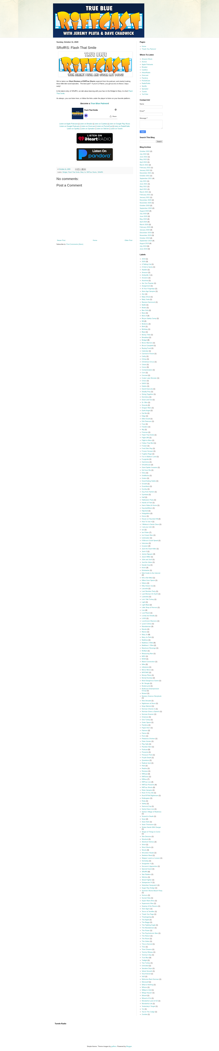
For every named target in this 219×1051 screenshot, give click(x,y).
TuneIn (144, 91)
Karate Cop (146, 565)
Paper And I (146, 728)
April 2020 (143, 222)
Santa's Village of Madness (151, 812)
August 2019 (144, 243)
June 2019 (143, 249)
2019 (143, 259)
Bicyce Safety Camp (149, 318)
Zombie (144, 1014)
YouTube (145, 94)
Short (144, 844)
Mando (144, 629)
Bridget (65, 172)
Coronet (145, 375)
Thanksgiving (146, 917)
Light (143, 602)
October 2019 (145, 238)
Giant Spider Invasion (149, 467)
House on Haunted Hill (150, 519)
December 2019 (145, 232)
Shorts (144, 850)
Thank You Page (148, 914)
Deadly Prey (146, 391)
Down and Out (147, 400)
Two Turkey (146, 963)
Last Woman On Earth (150, 594)
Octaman (145, 717)
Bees (143, 313)
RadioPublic (146, 83)
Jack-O (144, 551)
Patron (144, 733)
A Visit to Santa (147, 267)
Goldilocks (145, 475)
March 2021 (144, 192)
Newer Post (61, 240)
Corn (143, 372)
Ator (143, 294)
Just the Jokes (147, 562)
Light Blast (145, 605)
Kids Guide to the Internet (151, 573)
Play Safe (145, 744)
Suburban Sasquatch (149, 885)
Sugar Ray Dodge (148, 888)
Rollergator (146, 798)
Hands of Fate (147, 502)
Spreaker (145, 89)
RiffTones (145, 776)
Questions (145, 760)
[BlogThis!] (78, 169)
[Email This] (76, 169)
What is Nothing (147, 985)
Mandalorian (146, 626)
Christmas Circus (148, 362)
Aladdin (144, 270)
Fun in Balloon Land (149, 456)
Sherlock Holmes (148, 842)
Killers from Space (148, 580)
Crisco (144, 381)
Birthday (145, 329)
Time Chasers (147, 949)
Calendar (145, 351)
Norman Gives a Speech (150, 711)
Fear (143, 424)
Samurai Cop (146, 806)
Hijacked (145, 511)
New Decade (146, 701)
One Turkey (146, 720)
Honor (144, 516)
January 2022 (145, 170)
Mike (143, 664)
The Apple (145, 920)
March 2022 (144, 165)
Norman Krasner (148, 714)
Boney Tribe (146, 335)
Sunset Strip (146, 898)
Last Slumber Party (149, 591)
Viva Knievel (146, 974)
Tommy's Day (146, 955)
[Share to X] (80, 169)
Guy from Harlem (148, 492)
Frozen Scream (147, 451)
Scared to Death (148, 816)
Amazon (145, 272)
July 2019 (143, 246)
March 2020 (144, 224)
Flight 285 (145, 437)
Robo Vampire (147, 790)
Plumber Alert (146, 747)
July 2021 (143, 181)
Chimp (144, 359)
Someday (145, 861)
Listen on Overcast (88, 126)
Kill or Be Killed (147, 578)
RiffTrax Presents (148, 785)
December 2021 (145, 173)
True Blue (145, 957)
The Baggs (146, 922)
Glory (144, 473)
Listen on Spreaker (88, 129)
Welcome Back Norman (150, 979)
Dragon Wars (146, 408)
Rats (143, 766)
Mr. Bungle (146, 683)
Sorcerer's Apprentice (149, 866)
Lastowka (145, 596)
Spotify (144, 86)
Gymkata (145, 494)
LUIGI (144, 618)
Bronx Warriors (147, 343)
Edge (144, 416)
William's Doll (146, 990)
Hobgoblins (146, 513)
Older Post (128, 240)
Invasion (145, 546)
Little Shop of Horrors (149, 607)
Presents (145, 752)
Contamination (147, 370)
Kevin (144, 567)
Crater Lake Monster (149, 378)
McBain (144, 651)
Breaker (144, 67)
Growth (144, 484)
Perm (144, 736)
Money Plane (146, 675)
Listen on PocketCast (104, 126)
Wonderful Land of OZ (150, 1001)
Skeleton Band (147, 855)
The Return (146, 936)
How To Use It (147, 521)
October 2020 (145, 205)
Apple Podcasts (147, 64)
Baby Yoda (146, 299)
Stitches (144, 877)
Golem (144, 478)
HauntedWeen (147, 508)
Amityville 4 (146, 275)
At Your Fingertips (148, 288)
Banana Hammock (148, 302)
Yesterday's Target (148, 1006)
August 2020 (144, 211)
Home (95, 240)
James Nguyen (147, 554)
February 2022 (145, 167)
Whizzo (144, 987)
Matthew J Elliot (147, 643)
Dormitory (145, 397)
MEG (143, 656)
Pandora (145, 78)
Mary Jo (83, 172)
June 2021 (143, 184)
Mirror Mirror (146, 670)
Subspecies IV (147, 882)
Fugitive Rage (147, 454)
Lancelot (145, 588)
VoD (143, 976)
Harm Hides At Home (149, 505)
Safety (144, 803)
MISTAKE (145, 672)
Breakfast (145, 337)
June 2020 (143, 216)
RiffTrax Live (146, 782)
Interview (145, 543)
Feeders (145, 427)
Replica (144, 768)
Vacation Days (147, 968)
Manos (144, 632)
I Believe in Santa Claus (150, 524)
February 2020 (145, 227)
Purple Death (146, 757)
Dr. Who (145, 402)
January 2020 (145, 230)
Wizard (144, 995)
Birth (143, 326)
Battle (144, 305)
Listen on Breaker (86, 124)
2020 (143, 261)
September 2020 (146, 208)
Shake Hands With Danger (151, 827)
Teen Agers (146, 909)
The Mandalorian (148, 928)
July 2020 (143, 213)
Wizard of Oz (146, 998)
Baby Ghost (146, 297)
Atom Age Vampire (148, 291)
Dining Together (147, 394)
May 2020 (143, 219)
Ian (143, 530)
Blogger (129, 1046)
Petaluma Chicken (148, 738)
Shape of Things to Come (151, 832)
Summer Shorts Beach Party (152, 891)
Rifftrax (144, 779)
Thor (143, 947)
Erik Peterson (146, 421)
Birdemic (145, 324)
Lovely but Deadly (148, 616)
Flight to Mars (147, 440)
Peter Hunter (146, 741)
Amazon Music (147, 59)
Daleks (144, 386)
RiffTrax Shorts (92, 172)
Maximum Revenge (149, 648)
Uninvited (145, 966)
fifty (143, 429)
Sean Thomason (148, 824)
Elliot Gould (146, 419)
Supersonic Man (148, 903)
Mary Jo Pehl (146, 637)
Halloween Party (148, 500)
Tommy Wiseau (147, 952)
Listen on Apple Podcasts (68, 124)
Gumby (144, 489)
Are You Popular (148, 283)
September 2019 (146, 241)
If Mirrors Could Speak (150, 540)
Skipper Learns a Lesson (151, 858)
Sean (144, 819)
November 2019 (145, 235)
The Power (146, 930)
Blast (143, 332)
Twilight (144, 960)
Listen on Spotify (73, 129)
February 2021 (145, 195)
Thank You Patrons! (149, 49)
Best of (144, 316)
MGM (144, 659)
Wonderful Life (147, 1003)
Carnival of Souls (148, 353)
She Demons (146, 836)
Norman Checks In (148, 709)
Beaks (144, 307)
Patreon (144, 730)
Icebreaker (146, 538)
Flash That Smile (74, 172)
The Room (145, 938)
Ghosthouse (146, 465)
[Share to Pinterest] (85, 169)
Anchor (144, 62)
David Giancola (147, 389)
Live (143, 610)
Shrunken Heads (148, 853)
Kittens (144, 583)
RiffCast (144, 774)
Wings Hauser (147, 993)
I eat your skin (147, 527)
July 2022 (143, 154)
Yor (143, 1009)
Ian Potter (145, 532)
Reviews (145, 771)
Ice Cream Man (147, 535)
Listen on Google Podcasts (70, 126)
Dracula (144, 405)
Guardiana (145, 486)
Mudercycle (146, 686)
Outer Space (146, 722)
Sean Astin (145, 822)
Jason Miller (146, 557)
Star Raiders (146, 874)
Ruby (144, 801)
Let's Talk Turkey (148, 599)
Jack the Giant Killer (149, 549)
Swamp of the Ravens (150, 906)
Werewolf (145, 982)
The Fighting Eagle (148, 925)
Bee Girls (145, 310)
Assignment (146, 286)
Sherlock (145, 839)
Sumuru (144, 895)
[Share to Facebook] (83, 169)
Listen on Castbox (100, 124)
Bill (143, 321)
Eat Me (144, 413)
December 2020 (145, 200)
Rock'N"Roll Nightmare (150, 795)
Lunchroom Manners (149, 621)
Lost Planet (146, 613)
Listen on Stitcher (102, 129)
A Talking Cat (146, 264)
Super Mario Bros (148, 901)
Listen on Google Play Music (119, 124)
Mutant (144, 693)
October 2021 (145, 176)
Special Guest (147, 869)
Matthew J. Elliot (148, 645)
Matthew (145, 640)
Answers (145, 278)
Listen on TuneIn (116, 129)
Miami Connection (148, 661)
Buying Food (146, 348)
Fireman (145, 432)
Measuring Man (147, 653)
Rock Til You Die (148, 793)
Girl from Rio (146, 470)
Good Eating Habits (149, 481)
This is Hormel (147, 944)
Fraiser (144, 446)
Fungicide (145, 459)
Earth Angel (146, 410)
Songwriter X (146, 863)
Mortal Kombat (147, 678)
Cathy (144, 356)
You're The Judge (148, 1012)
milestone (145, 667)
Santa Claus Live (148, 809)
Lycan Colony (146, 624)
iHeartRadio (146, 72)
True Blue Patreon (99, 103)
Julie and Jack (147, 559)
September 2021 (146, 178)
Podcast (145, 749)
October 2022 (145, 151)
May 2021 (143, 186)
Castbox (145, 70)
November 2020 (145, 203)
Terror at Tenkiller (148, 911)
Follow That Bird (148, 443)
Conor (144, 367)
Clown (144, 364)
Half (143, 497)
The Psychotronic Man (150, 933)
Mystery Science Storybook (151, 696)
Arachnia (145, 280)
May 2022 (143, 159)
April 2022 (143, 162)
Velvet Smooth (147, 971)
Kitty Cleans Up (147, 586)
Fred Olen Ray (147, 448)
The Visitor (146, 941)
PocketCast (146, 81)
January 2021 (145, 197)
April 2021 (143, 189)
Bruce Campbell (147, 345)
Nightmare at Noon (148, 703)
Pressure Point (147, 755)
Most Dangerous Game (150, 681)
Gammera (145, 462)
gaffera (113, 1046)
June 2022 (143, 157)
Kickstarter (145, 570)
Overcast (145, 75)
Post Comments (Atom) (74, 244)
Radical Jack (146, 763)
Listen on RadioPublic (122, 126)
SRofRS (100, 172)
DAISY (144, 383)
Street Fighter (147, 880)
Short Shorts (146, 847)
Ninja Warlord (146, 706)
